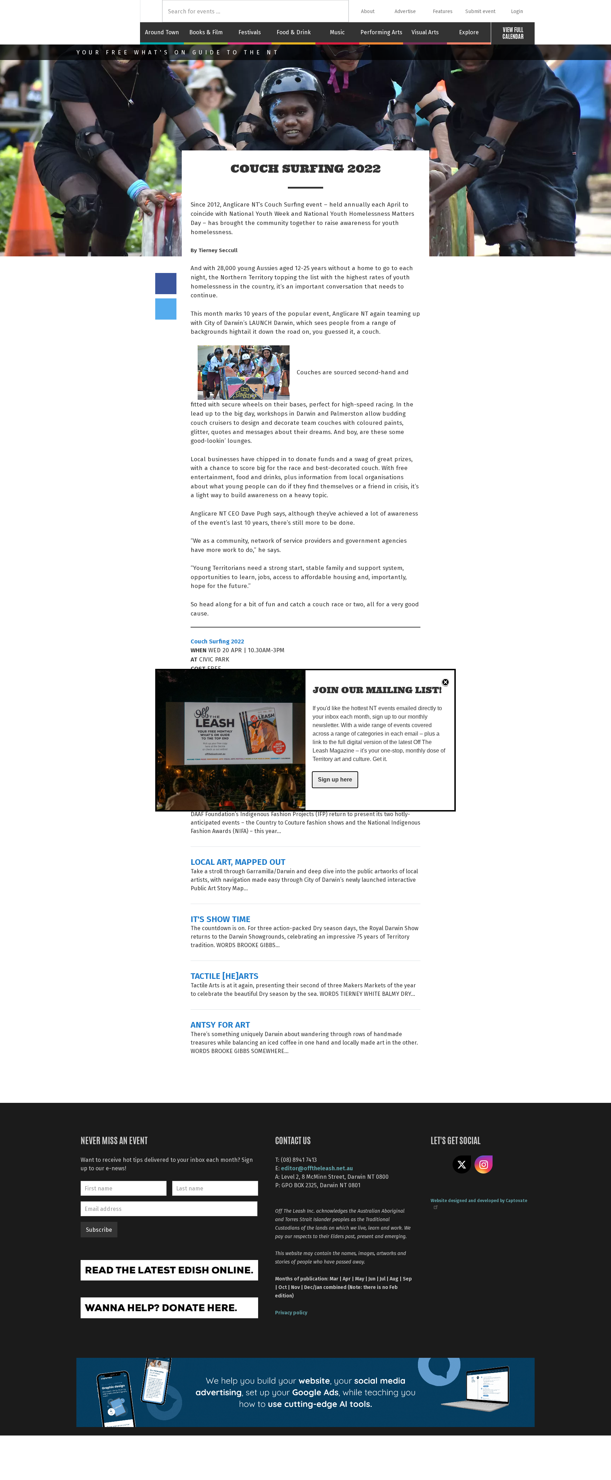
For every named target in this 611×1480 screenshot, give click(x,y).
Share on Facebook (165, 283)
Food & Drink (294, 32)
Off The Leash (108, 22)
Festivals (249, 32)
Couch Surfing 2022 (217, 641)
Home (151, 11)
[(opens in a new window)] (169, 1269)
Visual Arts (425, 32)
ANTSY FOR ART (220, 1024)
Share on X (462, 1164)
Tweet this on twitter (165, 309)
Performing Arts (381, 32)
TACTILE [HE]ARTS (224, 975)
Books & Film (206, 32)
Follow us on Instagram (484, 1164)
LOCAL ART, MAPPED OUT (238, 861)
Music (337, 32)
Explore (469, 32)
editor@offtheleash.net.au (317, 1168)
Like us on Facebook (440, 1164)
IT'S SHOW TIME (220, 918)
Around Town (162, 32)
